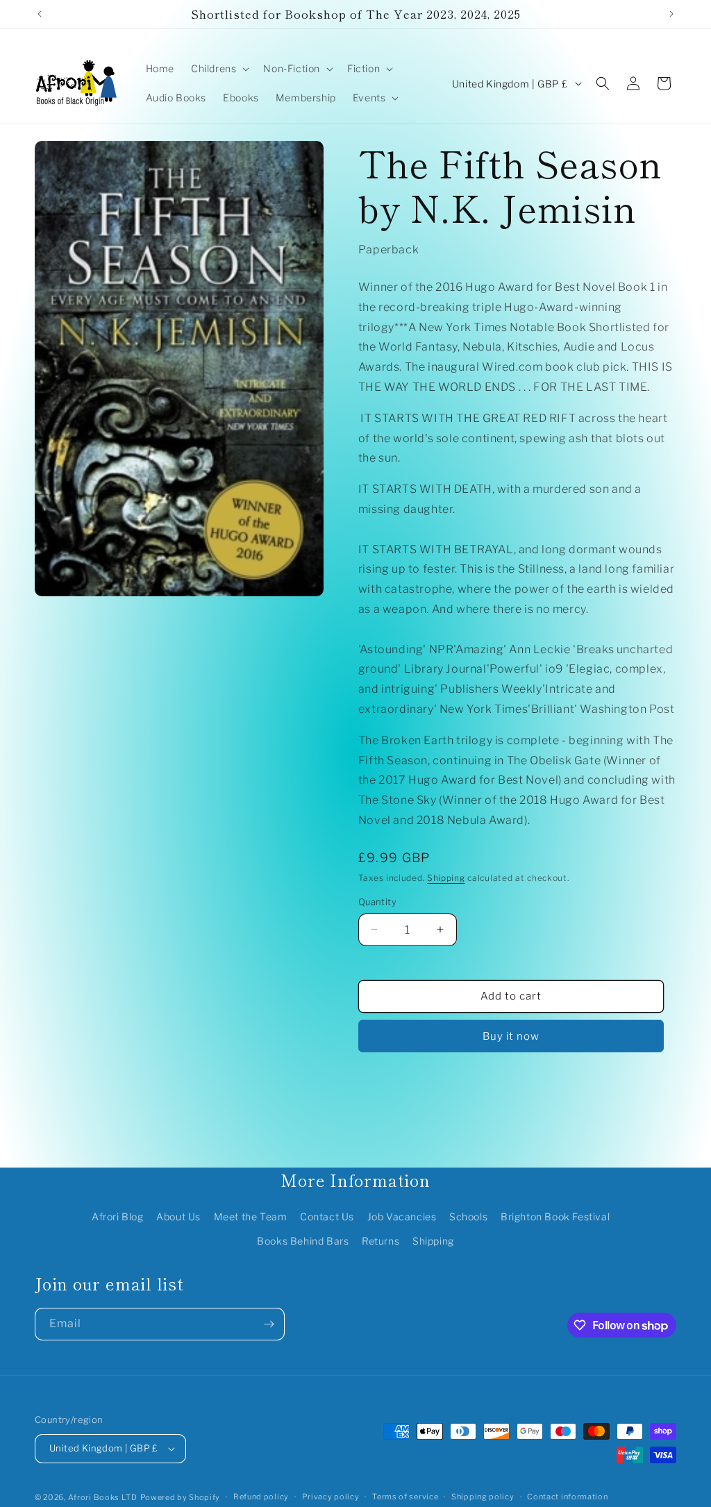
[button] (219, 68)
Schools (468, 1216)
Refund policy (261, 1496)
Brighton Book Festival (555, 1216)
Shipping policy (483, 1496)
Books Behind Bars (303, 1241)
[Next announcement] (671, 14)
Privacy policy (331, 1496)
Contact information (567, 1496)
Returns (380, 1241)
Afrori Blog (118, 1216)
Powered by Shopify (180, 1497)
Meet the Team (250, 1216)
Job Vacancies (402, 1216)
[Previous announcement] (39, 14)
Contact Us (327, 1216)
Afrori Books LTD (102, 1497)
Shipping (446, 878)
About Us (178, 1216)
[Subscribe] (268, 1324)
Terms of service (405, 1496)
